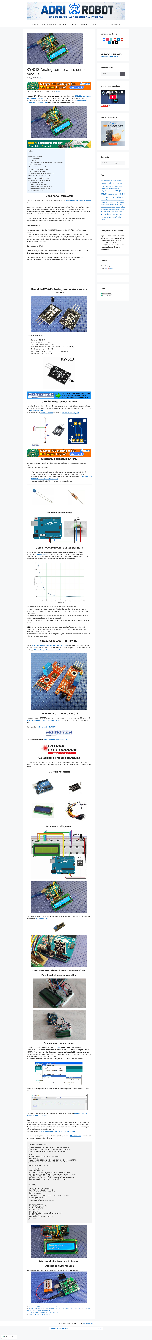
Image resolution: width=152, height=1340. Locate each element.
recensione (118, 207)
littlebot (103, 202)
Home (34, 24)
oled (111, 204)
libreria (57, 1047)
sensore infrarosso (119, 209)
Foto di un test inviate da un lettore (42, 186)
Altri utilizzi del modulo (36, 191)
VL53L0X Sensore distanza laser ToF (39, 1314)
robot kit (113, 209)
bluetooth (112, 188)
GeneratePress (88, 1323)
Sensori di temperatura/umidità (48, 1307)
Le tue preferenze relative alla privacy (84, 1328)
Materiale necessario (38, 182)
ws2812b (103, 219)
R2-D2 (119, 204)
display (119, 191)
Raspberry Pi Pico (111, 207)
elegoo (116, 194)
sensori (104, 214)
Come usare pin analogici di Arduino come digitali (56, 1131)
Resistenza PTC (36, 160)
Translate (111, 268)
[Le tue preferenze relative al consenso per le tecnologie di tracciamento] (9, 1337)
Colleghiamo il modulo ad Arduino (40, 180)
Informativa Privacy (106, 293)
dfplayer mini (110, 191)
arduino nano (105, 186)
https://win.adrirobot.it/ (109, 56)
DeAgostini (104, 191)
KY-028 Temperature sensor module (47, 650)
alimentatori (103, 183)
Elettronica (114, 24)
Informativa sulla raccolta (59, 1328)
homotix (116, 197)
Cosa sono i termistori (36, 156)
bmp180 (117, 188)
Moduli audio (113, 202)
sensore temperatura (44, 1310)
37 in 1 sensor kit (34, 1307)
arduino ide (119, 183)
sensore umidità (118, 211)
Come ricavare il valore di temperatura (41, 173)
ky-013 (35, 1310)
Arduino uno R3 (114, 186)
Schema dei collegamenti (39, 184)
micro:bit (107, 202)
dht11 (115, 191)
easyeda (77, 1308)
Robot (95, 24)
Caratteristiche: (36, 164)
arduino (72, 1308)
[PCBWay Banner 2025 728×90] (59, 148)
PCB (104, 24)
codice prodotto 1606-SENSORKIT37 (56, 740)
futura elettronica (86, 1308)
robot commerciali (106, 209)
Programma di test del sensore (41, 188)
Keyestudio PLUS (112, 200)
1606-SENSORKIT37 (35, 1308)
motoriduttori (120, 202)
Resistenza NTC (36, 158)
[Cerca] (122, 74)
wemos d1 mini (114, 217)
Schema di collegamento (39, 171)
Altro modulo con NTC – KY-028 (39, 176)
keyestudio (104, 200)
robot (123, 207)
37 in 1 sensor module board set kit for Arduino (55, 1308)
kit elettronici (120, 200)
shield (109, 214)
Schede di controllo (48, 24)
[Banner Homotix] (59, 399)
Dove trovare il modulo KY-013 (39, 178)
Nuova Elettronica (105, 204)
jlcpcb (122, 197)
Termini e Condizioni (107, 295)
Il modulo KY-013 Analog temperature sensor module (46, 162)
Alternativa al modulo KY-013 (38, 169)
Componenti (84, 24)
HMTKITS (29, 1310)
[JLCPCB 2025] (59, 89)
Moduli (72, 24)
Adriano (58, 91)
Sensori (61, 24)
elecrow (111, 194)
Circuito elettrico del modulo (38, 167)
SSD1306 (106, 217)
